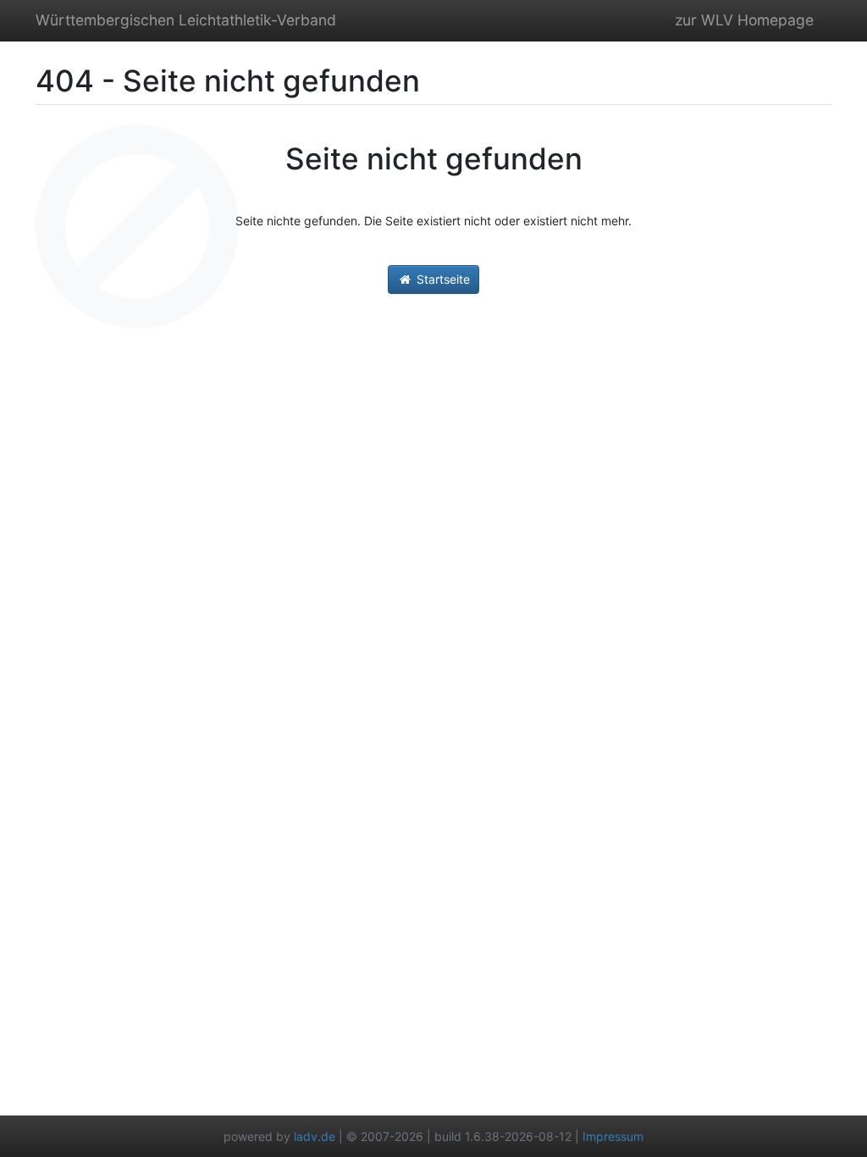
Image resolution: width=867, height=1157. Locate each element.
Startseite (441, 279)
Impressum (613, 1136)
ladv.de (314, 1136)
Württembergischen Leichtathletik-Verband (186, 20)
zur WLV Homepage (744, 20)
